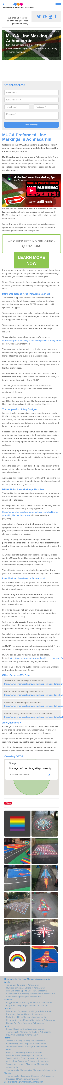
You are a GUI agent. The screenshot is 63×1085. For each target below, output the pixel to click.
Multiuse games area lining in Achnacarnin (25, 988)
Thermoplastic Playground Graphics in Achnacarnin (30, 1076)
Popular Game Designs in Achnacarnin (24, 1052)
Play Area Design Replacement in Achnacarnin (27, 1005)
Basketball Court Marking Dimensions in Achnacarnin (30, 993)
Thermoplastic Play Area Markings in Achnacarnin (27, 979)
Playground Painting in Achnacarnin (22, 1079)
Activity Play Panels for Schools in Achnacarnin (27, 1061)
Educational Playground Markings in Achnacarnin (28, 1011)
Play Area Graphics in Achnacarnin (22, 1035)
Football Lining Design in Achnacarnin (23, 996)
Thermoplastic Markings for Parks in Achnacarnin (29, 1032)
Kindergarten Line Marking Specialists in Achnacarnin (30, 1020)
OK (49, 775)
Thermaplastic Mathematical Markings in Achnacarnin (31, 1070)
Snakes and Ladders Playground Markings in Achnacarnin (27, 1065)
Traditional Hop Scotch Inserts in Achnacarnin (27, 1058)
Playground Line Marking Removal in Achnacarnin (29, 1002)
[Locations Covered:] (3, 4)
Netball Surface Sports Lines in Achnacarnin (26, 991)
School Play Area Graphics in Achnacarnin (25, 1029)
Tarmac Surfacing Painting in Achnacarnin (25, 1040)
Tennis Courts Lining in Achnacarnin (22, 985)
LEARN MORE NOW (31, 260)
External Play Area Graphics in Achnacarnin (26, 1043)
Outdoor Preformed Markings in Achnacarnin (26, 1046)
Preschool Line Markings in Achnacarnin (24, 1014)
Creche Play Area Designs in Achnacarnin (25, 1023)
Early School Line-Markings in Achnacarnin (26, 1017)
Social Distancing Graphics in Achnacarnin (23, 1082)
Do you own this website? (19, 775)
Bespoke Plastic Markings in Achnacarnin (25, 1055)
